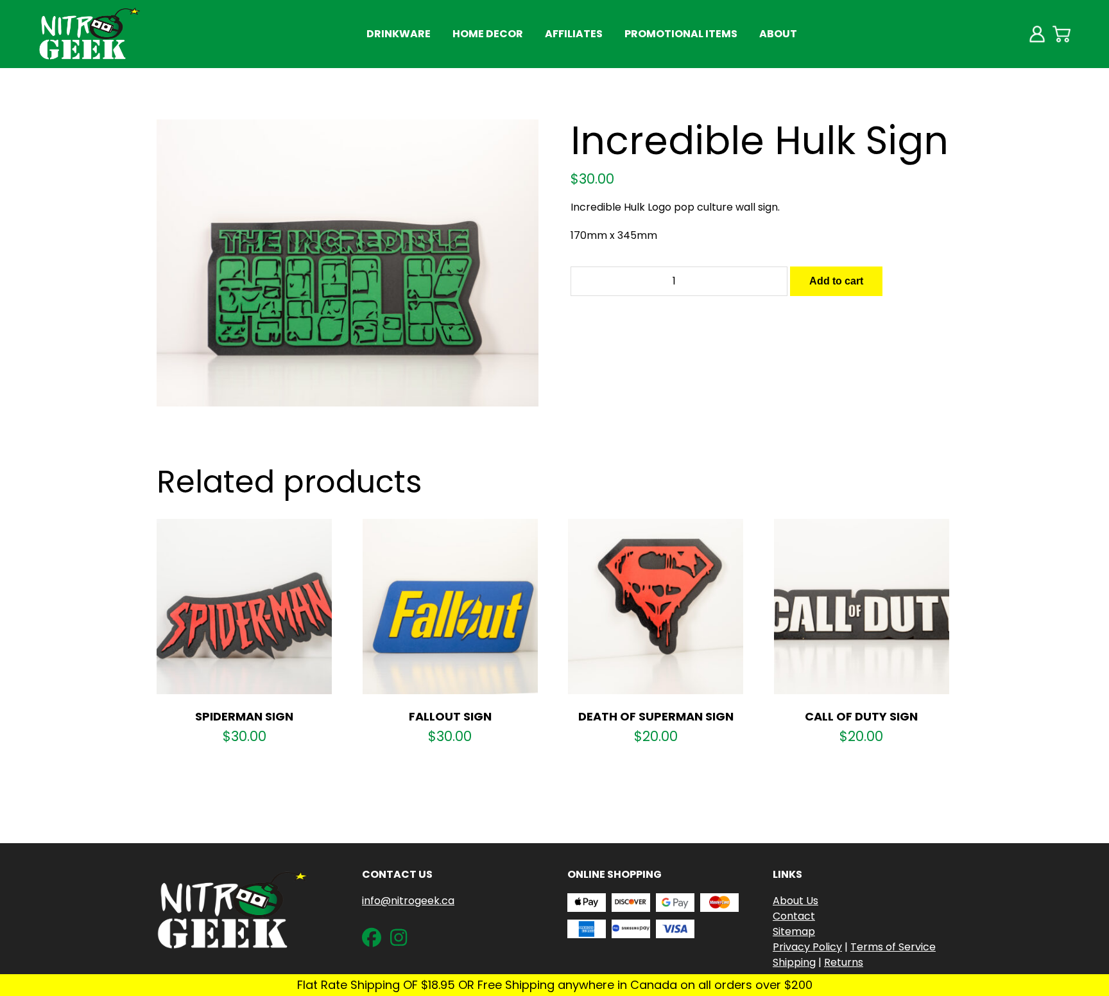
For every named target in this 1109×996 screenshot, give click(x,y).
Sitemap (794, 931)
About (778, 33)
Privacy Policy (807, 946)
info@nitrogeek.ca (408, 900)
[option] (348, 262)
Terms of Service (893, 946)
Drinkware (398, 33)
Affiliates (574, 33)
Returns (843, 962)
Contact (794, 916)
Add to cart (836, 280)
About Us (795, 900)
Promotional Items (680, 33)
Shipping (794, 962)
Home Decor (487, 33)
